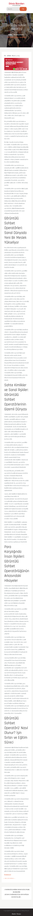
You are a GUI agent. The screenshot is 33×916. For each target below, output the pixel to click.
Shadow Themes (16, 914)
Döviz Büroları (16, 3)
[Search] (23, 9)
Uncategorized (9, 878)
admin (9, 56)
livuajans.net (7, 874)
